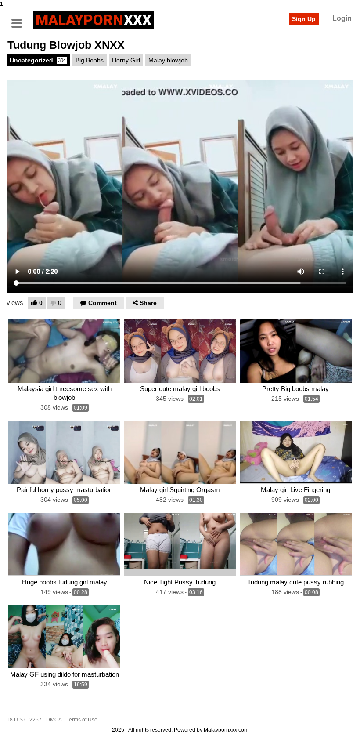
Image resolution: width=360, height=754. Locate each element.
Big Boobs (90, 60)
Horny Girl (126, 60)
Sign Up (304, 18)
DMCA (54, 720)
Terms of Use (81, 720)
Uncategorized (38, 60)
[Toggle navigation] (20, 18)
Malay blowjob (168, 60)
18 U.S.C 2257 (24, 720)
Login (342, 18)
